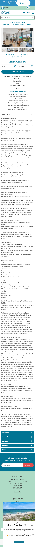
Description (6, 114)
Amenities (5, 432)
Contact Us (17, 492)
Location (5, 441)
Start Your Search (23, 2)
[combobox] (17, 17)
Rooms (4, 449)
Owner (6, 7)
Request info (25, 54)
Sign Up (28, 465)
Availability (5, 437)
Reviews (5, 445)
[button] (19, 532)
